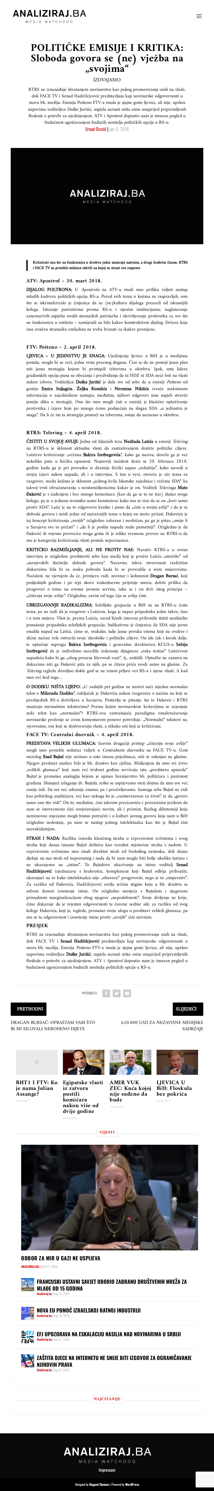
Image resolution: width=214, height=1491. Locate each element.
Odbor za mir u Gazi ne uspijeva (60, 1258)
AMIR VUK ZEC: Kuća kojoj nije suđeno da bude (130, 1091)
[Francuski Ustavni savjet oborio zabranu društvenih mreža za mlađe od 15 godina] (27, 1284)
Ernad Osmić (95, 129)
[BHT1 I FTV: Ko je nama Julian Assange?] (37, 1062)
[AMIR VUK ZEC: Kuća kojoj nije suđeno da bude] (130, 1062)
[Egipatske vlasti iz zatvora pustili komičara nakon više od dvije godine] (84, 1062)
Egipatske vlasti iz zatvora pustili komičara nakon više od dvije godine (83, 1097)
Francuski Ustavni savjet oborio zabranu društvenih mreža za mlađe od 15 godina (112, 1285)
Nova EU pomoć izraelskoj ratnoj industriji (89, 1310)
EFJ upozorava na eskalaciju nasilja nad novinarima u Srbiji (109, 1334)
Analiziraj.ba (30, 1266)
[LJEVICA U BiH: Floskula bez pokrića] (177, 1062)
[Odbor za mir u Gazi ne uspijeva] (109, 1197)
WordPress (132, 1484)
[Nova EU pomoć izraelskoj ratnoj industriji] (27, 1313)
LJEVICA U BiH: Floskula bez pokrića (174, 1088)
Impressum (107, 1470)
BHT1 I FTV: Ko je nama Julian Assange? (36, 1088)
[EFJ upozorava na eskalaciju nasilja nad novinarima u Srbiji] (27, 1337)
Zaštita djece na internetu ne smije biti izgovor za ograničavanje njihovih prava (114, 1361)
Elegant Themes (99, 1484)
